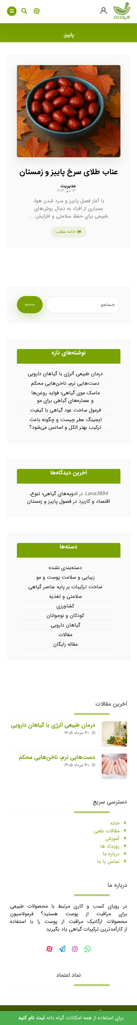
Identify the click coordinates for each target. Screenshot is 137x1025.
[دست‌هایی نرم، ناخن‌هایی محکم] (114, 766)
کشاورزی (65, 606)
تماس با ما (108, 861)
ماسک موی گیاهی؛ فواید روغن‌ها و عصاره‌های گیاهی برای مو (65, 397)
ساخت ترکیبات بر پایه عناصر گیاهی (65, 587)
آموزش (112, 839)
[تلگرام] (62, 949)
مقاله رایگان (65, 644)
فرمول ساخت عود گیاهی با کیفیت (65, 410)
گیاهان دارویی (65, 625)
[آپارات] (49, 949)
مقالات (65, 635)
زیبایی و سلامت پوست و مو (65, 577)
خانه (114, 823)
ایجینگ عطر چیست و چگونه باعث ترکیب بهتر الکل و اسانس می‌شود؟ (65, 423)
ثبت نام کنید (31, 1018)
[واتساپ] (87, 949)
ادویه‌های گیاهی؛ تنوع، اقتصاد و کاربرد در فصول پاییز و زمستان (68, 497)
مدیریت (68, 186)
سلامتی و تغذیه (65, 596)
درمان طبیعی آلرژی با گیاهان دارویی (65, 374)
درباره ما (111, 854)
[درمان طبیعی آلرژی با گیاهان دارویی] (114, 734)
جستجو (30, 304)
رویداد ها (109, 846)
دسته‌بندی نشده (65, 568)
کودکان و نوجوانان (65, 616)
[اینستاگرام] (74, 949)
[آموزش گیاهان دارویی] (121, 11)
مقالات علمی (106, 831)
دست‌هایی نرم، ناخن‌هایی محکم (65, 383)
